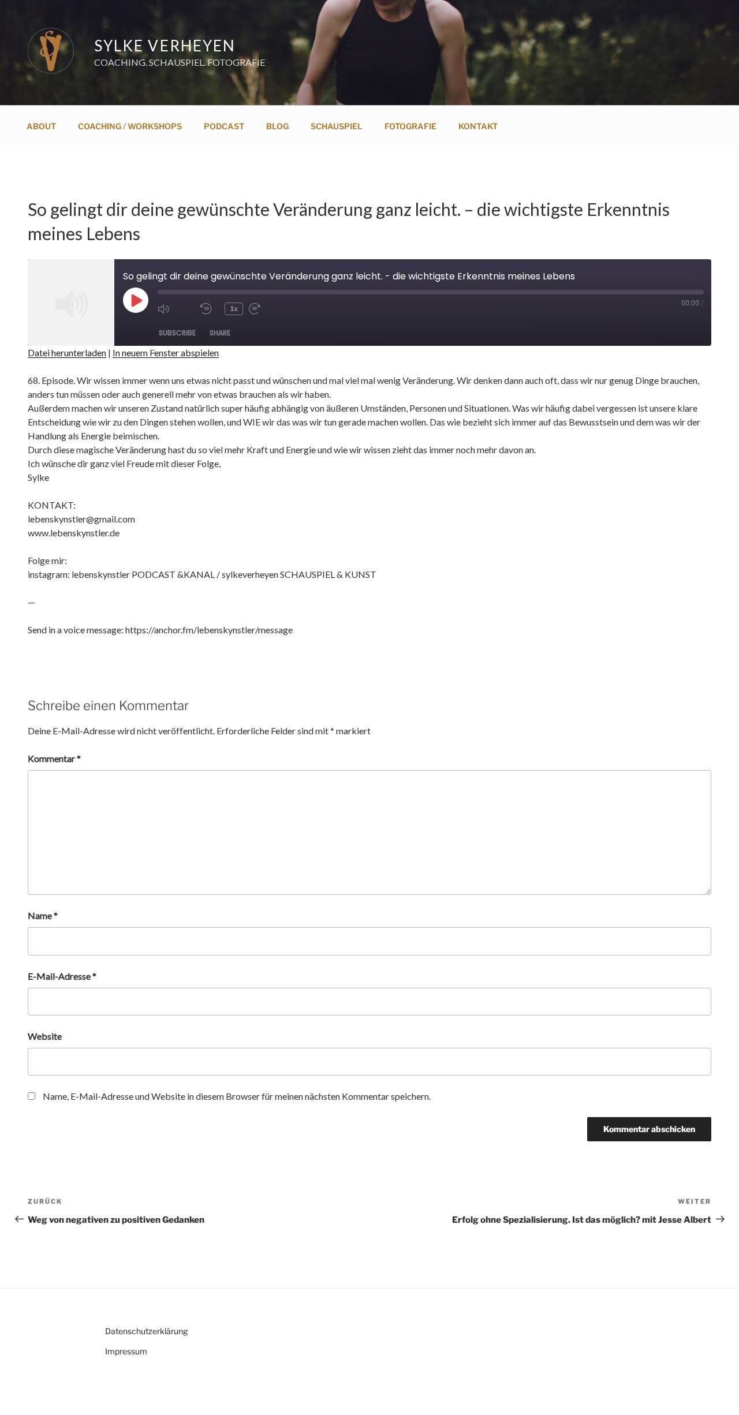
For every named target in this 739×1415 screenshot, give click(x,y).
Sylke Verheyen (165, 45)
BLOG (277, 126)
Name (43, 915)
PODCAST (224, 126)
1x (234, 308)
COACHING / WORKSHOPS (130, 126)
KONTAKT (478, 126)
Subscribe (177, 333)
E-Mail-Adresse (62, 975)
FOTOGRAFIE (410, 126)
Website (45, 1036)
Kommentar (54, 758)
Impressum (126, 1351)
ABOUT (41, 126)
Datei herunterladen (67, 352)
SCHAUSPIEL (337, 126)
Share (220, 333)
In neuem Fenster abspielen (166, 352)
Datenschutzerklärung (146, 1331)
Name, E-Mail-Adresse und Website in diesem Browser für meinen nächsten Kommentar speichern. (237, 1096)
